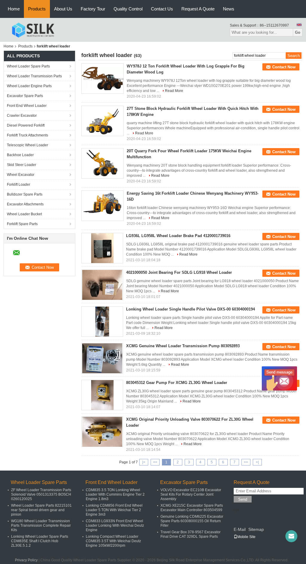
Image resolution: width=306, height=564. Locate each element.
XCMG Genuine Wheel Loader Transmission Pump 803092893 (183, 346)
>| (257, 462)
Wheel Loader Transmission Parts (34, 76)
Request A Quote (198, 8)
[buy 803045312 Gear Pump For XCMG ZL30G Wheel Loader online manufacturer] (102, 395)
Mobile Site (246, 537)
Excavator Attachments (25, 204)
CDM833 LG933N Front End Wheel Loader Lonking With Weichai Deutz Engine (115, 525)
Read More (174, 91)
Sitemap (256, 529)
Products (37, 8)
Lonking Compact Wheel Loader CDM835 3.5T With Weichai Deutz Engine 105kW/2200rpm (113, 541)
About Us (63, 8)
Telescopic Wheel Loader (27, 145)
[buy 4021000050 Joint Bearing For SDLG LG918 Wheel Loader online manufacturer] (102, 285)
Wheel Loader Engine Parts (29, 86)
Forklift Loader (18, 184)
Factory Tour (93, 8)
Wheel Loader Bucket (24, 214)
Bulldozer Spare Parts (24, 194)
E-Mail (240, 529)
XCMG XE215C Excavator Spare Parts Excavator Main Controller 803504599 (191, 507)
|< (143, 462)
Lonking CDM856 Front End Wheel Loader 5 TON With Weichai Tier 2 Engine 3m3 (114, 510)
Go (297, 32)
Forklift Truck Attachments (27, 135)
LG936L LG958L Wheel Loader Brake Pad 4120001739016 (178, 235)
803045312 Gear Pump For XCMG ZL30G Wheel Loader (176, 382)
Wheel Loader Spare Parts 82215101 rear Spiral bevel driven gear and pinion (41, 510)
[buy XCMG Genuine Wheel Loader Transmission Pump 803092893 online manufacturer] (102, 358)
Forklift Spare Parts (22, 224)
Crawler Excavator (22, 115)
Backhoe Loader (20, 155)
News (228, 8)
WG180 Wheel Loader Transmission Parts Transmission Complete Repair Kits (41, 525)
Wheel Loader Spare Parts (28, 66)
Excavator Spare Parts (25, 96)
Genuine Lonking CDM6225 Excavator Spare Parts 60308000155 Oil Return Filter (191, 521)
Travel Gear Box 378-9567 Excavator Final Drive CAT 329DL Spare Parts (190, 534)
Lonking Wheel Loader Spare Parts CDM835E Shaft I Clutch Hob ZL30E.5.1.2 (39, 541)
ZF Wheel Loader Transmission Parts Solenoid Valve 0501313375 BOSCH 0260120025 (41, 494)
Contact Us (162, 8)
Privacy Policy (26, 560)
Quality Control (128, 8)
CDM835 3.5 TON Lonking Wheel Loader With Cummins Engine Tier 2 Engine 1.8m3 (115, 494)
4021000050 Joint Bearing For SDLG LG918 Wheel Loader (179, 272)
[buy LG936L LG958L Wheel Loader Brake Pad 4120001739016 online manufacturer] (102, 248)
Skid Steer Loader (21, 165)
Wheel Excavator (20, 175)
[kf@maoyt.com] (291, 536)
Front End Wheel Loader (27, 106)
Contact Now (284, 67)
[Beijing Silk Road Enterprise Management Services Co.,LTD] (33, 29)
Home (14, 8)
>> (246, 462)
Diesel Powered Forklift (26, 125)
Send (242, 499)
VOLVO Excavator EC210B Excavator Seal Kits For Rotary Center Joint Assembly (190, 494)
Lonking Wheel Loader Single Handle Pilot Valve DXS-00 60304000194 (190, 309)
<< (155, 462)
